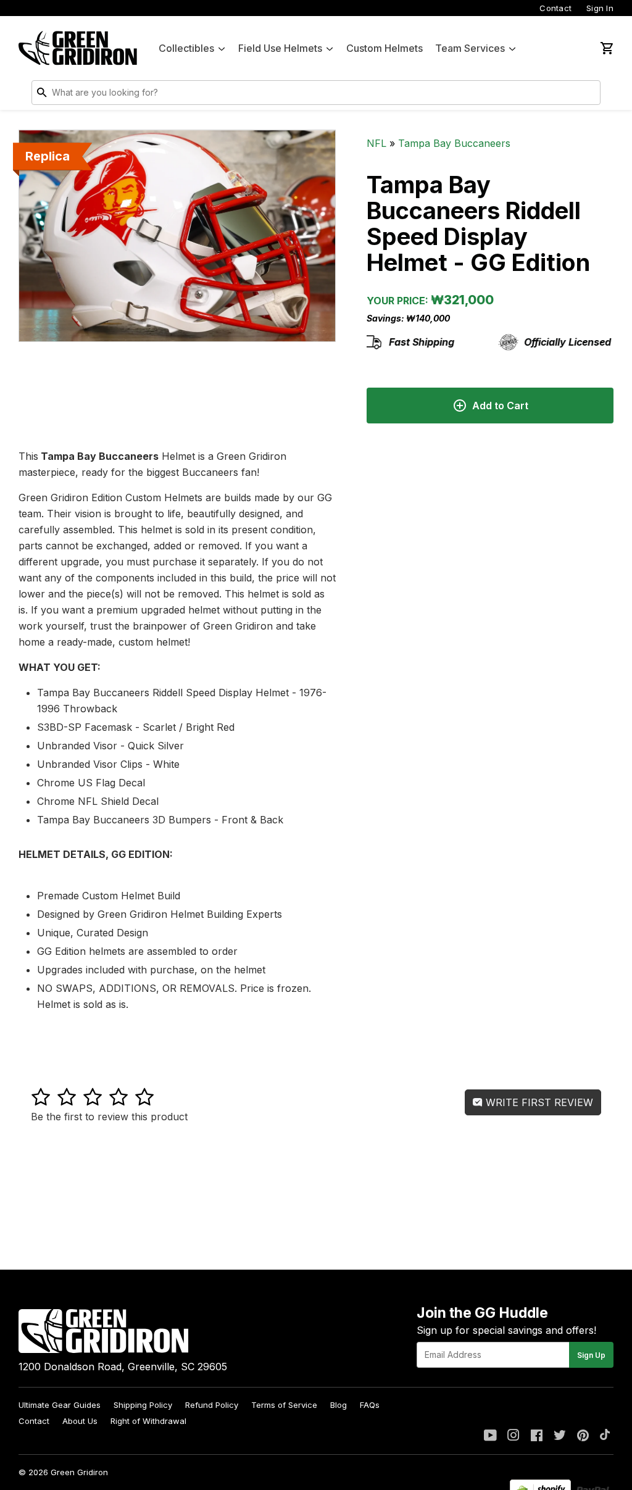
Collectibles (186, 48)
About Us (80, 1421)
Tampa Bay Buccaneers (454, 143)
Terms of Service (284, 1405)
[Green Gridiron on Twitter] (560, 1436)
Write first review (538, 1102)
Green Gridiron (79, 1472)
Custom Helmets (384, 48)
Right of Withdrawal (148, 1421)
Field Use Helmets (280, 48)
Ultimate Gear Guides (60, 1405)
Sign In (599, 8)
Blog (338, 1405)
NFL (376, 143)
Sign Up (591, 1355)
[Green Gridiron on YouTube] (490, 1436)
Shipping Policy (143, 1405)
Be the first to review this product (109, 1116)
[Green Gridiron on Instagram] (513, 1436)
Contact (555, 8)
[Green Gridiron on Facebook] (536, 1436)
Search (588, 95)
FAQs (370, 1405)
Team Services (470, 48)
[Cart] (606, 48)
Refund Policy (211, 1405)
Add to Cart (500, 405)
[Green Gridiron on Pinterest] (582, 1436)
